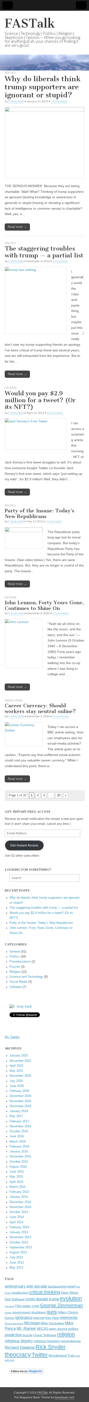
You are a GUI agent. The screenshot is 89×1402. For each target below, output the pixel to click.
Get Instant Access (24, 845)
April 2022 (16, 1065)
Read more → (17, 227)
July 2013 (16, 1257)
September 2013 (20, 1247)
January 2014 (18, 1232)
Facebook (9, 1306)
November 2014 (20, 1207)
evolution (71, 1298)
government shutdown (29, 1312)
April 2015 (16, 1182)
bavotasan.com (64, 1397)
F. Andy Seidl (16, 101)
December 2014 (20, 1202)
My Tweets (12, 1037)
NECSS (42, 1329)
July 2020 (16, 1081)
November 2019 (20, 1101)
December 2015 (20, 1156)
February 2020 (19, 1091)
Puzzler (14, 966)
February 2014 (19, 1227)
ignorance (24, 1317)
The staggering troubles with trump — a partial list (44, 252)
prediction (13, 1334)
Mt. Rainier (26, 1328)
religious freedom (47, 1341)
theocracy (18, 1354)
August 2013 (18, 1252)
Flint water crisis (27, 1306)
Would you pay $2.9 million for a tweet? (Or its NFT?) (40, 400)
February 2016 (19, 1146)
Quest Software (44, 1335)
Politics (10, 72)
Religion (14, 971)
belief (71, 1286)
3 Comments (59, 101)
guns (52, 1311)
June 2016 (16, 1136)
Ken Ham (52, 1318)
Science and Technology (26, 976)
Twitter (40, 1355)
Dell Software (15, 1299)
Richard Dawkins (20, 1347)
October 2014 (18, 1212)
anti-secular (36, 1286)
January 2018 (18, 1111)
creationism (19, 1292)
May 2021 (16, 1070)
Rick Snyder (51, 1347)
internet (39, 1318)
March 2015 (17, 1187)
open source (58, 1329)
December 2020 (20, 1075)
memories (69, 1317)
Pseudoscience (20, 961)
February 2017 (19, 1121)
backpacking (57, 1286)
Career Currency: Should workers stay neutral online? (40, 708)
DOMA (30, 1299)
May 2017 (16, 1116)
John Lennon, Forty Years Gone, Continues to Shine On (44, 605)
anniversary (15, 1286)
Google (8, 1313)
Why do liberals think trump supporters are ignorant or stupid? (43, 87)
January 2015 (18, 1197)
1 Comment (59, 261)
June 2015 (16, 1171)
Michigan (32, 1323)
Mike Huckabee (52, 1323)
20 (58, 795)
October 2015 (18, 1161)
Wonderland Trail (61, 1355)
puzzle (28, 1335)
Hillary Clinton (67, 1312)
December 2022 (20, 1060)
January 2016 (18, 1151)
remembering (71, 1341)
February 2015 (19, 1192)
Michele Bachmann (14, 1323)
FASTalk (30, 23)
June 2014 (16, 1217)
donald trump (47, 1299)
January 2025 (18, 1055)
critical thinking (44, 1292)
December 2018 (20, 1106)
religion (66, 1334)
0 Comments (55, 413)
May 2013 (16, 1267)
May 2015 (16, 1176)
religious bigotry (19, 1340)
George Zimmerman (61, 1305)
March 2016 (17, 1141)
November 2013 (20, 1237)
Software (15, 987)
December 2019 (20, 1096)
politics (73, 1329)
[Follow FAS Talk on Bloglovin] (26, 1372)
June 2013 (16, 1262)
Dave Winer (69, 1292)
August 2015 (18, 1166)
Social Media (13, 700)
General (11, 387)
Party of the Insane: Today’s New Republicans (39, 513)
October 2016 (18, 1131)
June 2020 (16, 1086)
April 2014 (16, 1222)
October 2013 (18, 1242)
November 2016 (20, 1126)
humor (9, 1318)
